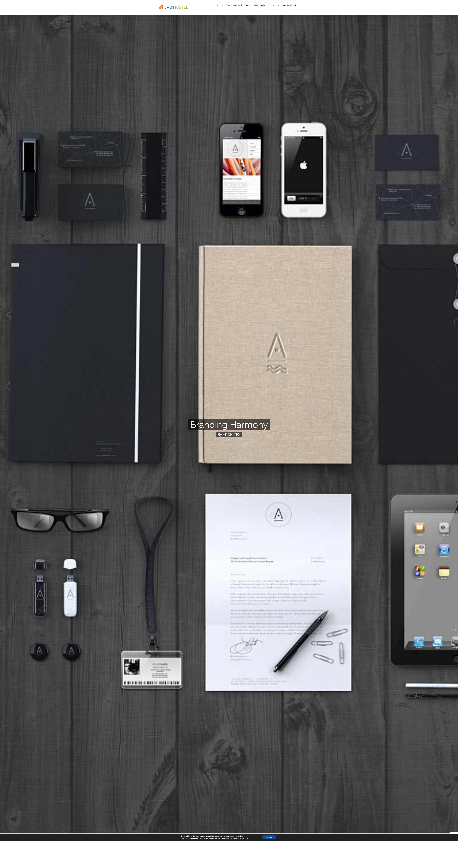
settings (245, 838)
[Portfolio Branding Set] (229, 420)
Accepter (269, 837)
